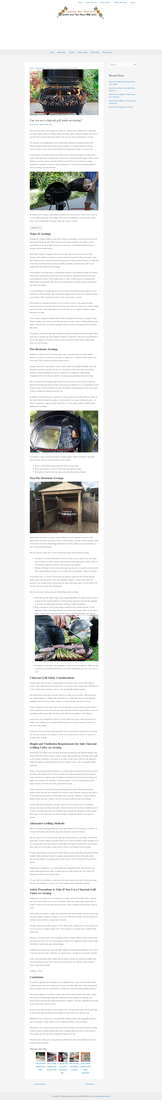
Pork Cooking (107, 52)
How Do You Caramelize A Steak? (121, 107)
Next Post (90, 1084)
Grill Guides (61, 52)
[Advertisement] (81, 35)
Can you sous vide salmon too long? (74, 1066)
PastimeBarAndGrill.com (101, 1096)
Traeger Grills (82, 52)
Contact (133, 2)
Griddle (71, 52)
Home (52, 52)
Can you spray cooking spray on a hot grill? (52, 1066)
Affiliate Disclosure (120, 2)
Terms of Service (91, 2)
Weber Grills (95, 52)
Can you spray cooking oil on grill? (40, 1066)
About (80, 2)
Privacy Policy (105, 2)
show (39, 228)
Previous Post (39, 1084)
